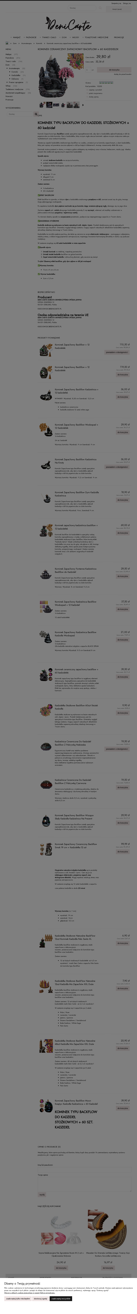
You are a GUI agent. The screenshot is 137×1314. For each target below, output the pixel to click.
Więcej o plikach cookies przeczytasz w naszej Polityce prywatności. (29, 1293)
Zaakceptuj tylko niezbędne (18, 1298)
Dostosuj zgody (40, 1298)
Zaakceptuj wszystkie (61, 1298)
